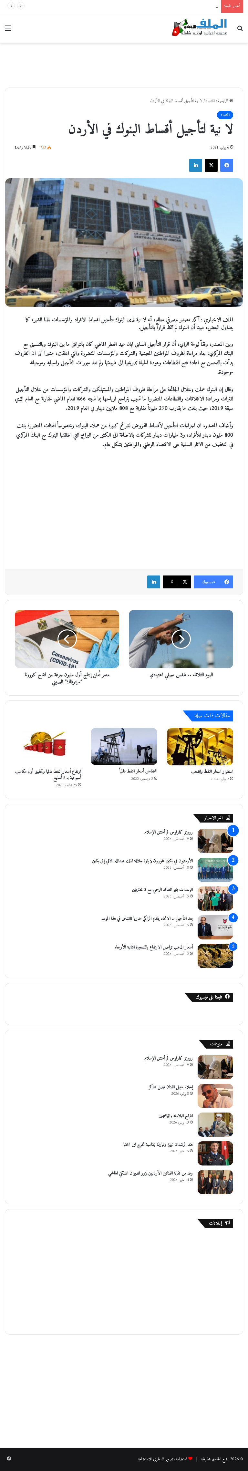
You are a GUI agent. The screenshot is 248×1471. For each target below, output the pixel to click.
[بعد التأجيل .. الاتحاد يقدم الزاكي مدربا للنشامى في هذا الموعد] (215, 927)
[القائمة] (8, 31)
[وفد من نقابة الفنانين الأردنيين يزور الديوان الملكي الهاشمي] (215, 1182)
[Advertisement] (124, 64)
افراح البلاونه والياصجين (176, 1116)
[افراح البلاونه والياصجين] (215, 1125)
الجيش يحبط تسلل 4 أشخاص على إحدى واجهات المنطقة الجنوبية (173, 6)
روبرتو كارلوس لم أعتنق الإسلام (168, 832)
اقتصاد (210, 101)
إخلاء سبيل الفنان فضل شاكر (171, 1087)
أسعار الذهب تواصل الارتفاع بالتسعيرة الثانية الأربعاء (154, 947)
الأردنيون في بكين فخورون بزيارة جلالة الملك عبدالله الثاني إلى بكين (142, 861)
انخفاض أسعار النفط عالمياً (138, 771)
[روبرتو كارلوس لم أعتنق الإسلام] (215, 841)
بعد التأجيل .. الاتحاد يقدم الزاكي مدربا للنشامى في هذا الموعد (147, 919)
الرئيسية (223, 101)
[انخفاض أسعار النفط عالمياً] (124, 746)
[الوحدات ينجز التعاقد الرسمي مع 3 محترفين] (215, 898)
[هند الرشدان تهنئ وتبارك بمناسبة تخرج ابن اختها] (215, 1153)
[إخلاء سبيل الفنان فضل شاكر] (215, 1096)
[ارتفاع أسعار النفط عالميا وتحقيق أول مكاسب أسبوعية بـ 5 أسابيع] (48, 746)
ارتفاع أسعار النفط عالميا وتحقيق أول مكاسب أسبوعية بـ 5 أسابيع (48, 775)
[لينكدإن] (195, 165)
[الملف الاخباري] (197, 28)
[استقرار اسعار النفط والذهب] (200, 746)
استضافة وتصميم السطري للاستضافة (162, 1459)
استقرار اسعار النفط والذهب (212, 772)
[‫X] (211, 165)
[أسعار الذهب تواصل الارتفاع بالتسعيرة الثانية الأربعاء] (215, 956)
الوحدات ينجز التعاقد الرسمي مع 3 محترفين (162, 890)
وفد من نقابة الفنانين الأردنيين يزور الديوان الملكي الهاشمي (150, 1173)
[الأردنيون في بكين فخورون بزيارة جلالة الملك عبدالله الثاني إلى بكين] (215, 870)
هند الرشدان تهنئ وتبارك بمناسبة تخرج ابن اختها (158, 1145)
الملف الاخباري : (216, 320)
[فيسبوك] (226, 165)
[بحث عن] (240, 31)
